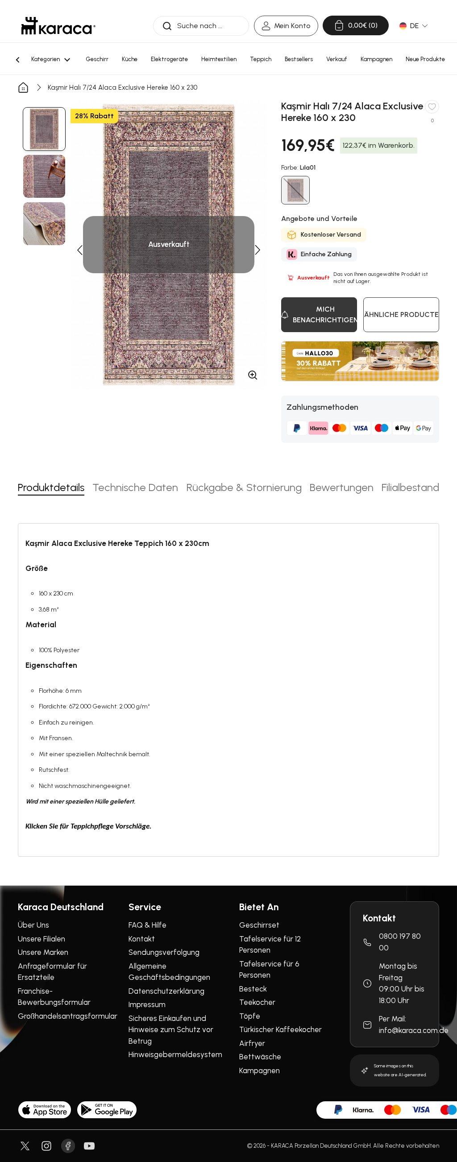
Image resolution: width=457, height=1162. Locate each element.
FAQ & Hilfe (147, 924)
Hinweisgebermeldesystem (175, 1054)
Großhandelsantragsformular (67, 1016)
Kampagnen (259, 1070)
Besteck (253, 988)
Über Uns (33, 924)
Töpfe (249, 1016)
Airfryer (252, 1043)
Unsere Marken (43, 952)
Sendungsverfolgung (164, 952)
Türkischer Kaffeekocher (280, 1029)
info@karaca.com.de (414, 1030)
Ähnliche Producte (401, 314)
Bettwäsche (260, 1056)
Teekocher (257, 1002)
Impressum (147, 1004)
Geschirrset (259, 924)
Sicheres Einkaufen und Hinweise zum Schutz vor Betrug (171, 1029)
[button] (79, 250)
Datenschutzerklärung (166, 991)
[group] (44, 129)
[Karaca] (58, 25)
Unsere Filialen (41, 938)
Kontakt (142, 938)
